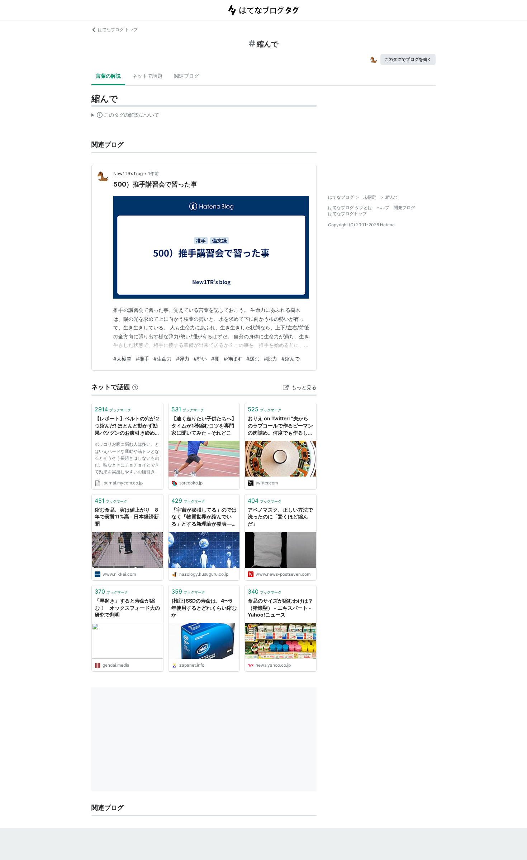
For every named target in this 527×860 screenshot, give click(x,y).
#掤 (215, 359)
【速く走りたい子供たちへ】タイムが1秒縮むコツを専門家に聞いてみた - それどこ (204, 425)
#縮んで (290, 359)
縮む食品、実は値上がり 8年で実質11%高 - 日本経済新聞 (127, 517)
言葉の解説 (108, 76)
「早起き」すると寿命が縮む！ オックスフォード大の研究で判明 (127, 608)
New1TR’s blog (128, 173)
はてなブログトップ (347, 213)
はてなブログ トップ (118, 29)
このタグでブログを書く (408, 59)
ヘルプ (382, 207)
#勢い (200, 359)
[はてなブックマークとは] (135, 387)
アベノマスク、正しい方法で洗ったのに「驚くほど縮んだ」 (280, 517)
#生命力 (162, 359)
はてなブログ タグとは (350, 207)
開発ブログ (404, 207)
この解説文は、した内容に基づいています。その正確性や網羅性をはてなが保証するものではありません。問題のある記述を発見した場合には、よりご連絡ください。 (125, 116)
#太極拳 (122, 359)
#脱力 (270, 359)
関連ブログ (186, 76)
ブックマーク (113, 409)
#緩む (253, 359)
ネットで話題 (147, 76)
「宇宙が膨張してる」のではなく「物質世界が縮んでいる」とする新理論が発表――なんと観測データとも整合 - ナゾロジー (204, 517)
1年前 (153, 173)
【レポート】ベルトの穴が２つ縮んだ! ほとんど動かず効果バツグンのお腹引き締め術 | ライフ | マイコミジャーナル (127, 425)
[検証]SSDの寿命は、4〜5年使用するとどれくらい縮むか (204, 608)
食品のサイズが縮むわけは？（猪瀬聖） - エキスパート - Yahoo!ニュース (280, 608)
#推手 (142, 359)
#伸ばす (233, 359)
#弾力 (182, 359)
